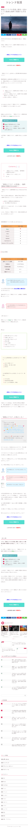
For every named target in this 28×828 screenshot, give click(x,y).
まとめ (7, 176)
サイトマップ (6, 762)
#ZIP (9, 425)
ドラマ (4, 805)
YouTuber (5, 785)
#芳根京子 (10, 429)
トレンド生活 (14, 2)
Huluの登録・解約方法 (19, 288)
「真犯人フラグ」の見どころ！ (13, 174)
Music (4, 781)
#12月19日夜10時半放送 (16, 430)
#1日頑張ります (7, 427)
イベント (5, 791)
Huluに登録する (14, 59)
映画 (4, 815)
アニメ (4, 788)
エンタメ (5, 795)
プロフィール (6, 769)
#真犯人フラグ (20, 429)
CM (4, 778)
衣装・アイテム (7, 819)
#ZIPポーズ (20, 425)
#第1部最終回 (8, 430)
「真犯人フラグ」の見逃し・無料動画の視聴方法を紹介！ (15, 171)
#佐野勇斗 (15, 429)
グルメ (4, 798)
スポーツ (5, 802)
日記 (4, 812)
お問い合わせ (6, 759)
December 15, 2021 (8, 439)
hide (18, 166)
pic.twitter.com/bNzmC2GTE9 (17, 432)
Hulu (11, 116)
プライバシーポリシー (8, 766)
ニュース (5, 809)
